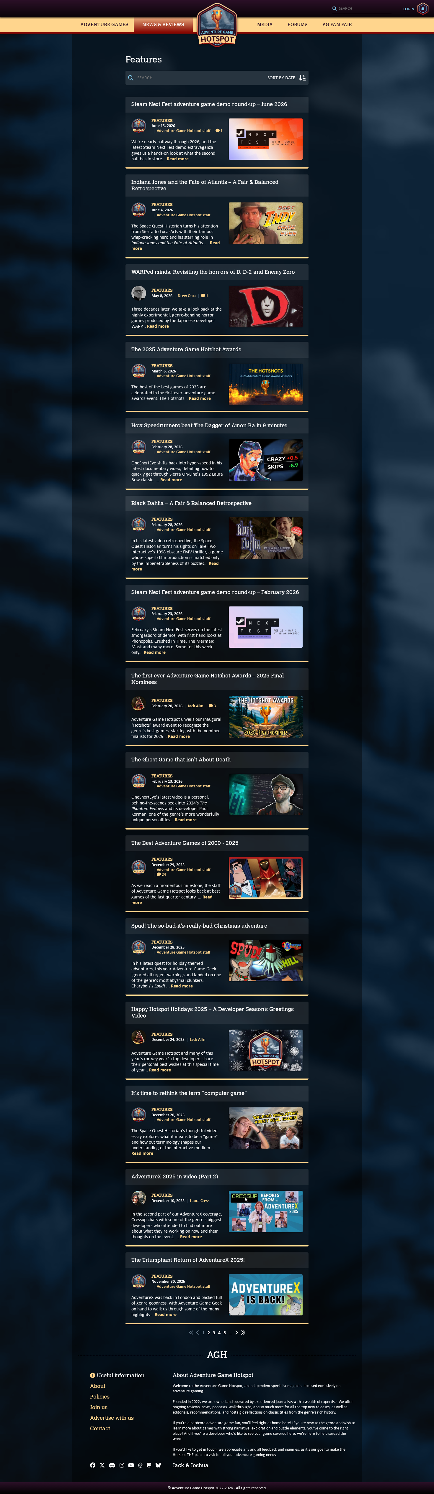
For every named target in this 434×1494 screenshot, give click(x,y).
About (97, 1386)
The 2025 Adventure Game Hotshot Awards (186, 349)
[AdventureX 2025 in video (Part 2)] (266, 1211)
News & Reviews (163, 24)
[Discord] (112, 1465)
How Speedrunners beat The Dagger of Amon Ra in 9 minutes (209, 425)
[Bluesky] (158, 1465)
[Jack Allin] (138, 703)
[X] (102, 1465)
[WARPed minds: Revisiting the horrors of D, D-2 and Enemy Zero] (266, 306)
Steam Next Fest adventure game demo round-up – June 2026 (209, 104)
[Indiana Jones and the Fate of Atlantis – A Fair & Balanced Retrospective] (266, 223)
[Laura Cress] (138, 1198)
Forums (298, 24)
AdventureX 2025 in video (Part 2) (174, 1176)
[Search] (361, 8)
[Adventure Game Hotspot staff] (138, 125)
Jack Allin (195, 705)
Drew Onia (187, 295)
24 (163, 874)
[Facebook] (92, 1465)
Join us (98, 1407)
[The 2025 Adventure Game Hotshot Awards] (266, 384)
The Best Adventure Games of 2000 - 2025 (185, 843)
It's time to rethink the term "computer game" (189, 1093)
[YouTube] (131, 1465)
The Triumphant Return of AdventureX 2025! (188, 1260)
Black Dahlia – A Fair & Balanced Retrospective (191, 503)
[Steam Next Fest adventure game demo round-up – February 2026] (266, 627)
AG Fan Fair (337, 24)
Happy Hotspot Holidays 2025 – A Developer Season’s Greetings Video (212, 1012)
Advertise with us (112, 1418)
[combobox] (361, 8)
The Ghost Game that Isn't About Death (181, 759)
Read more (178, 159)
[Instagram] (122, 1465)
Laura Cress (200, 1200)
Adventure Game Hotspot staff (183, 130)
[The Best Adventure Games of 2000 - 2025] (266, 878)
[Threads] (140, 1465)
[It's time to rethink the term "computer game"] (266, 1128)
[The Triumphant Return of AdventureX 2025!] (266, 1295)
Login (408, 8)
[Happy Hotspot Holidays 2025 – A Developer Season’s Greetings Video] (266, 1050)
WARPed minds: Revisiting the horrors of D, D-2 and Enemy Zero (213, 272)
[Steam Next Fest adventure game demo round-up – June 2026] (266, 139)
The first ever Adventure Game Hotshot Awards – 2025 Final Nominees (207, 678)
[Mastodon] (149, 1465)
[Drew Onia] (138, 293)
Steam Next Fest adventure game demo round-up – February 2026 (215, 592)
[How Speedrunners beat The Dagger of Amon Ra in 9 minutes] (266, 460)
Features (162, 120)
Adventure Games (104, 24)
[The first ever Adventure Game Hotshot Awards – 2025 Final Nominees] (266, 717)
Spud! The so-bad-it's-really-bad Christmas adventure (199, 926)
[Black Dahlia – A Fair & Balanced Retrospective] (266, 538)
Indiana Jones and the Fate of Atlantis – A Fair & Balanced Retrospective (204, 185)
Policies (100, 1397)
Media (265, 24)
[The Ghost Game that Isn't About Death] (266, 794)
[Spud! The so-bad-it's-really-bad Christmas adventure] (266, 961)
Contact (100, 1428)
